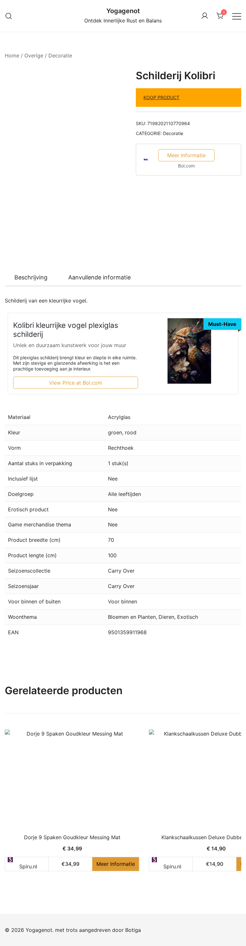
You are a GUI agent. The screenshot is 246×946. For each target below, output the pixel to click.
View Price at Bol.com (75, 382)
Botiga (133, 930)
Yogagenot (123, 11)
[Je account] (205, 16)
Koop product (161, 97)
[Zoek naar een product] (9, 16)
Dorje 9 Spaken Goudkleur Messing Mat (72, 837)
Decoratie (60, 55)
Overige (33, 55)
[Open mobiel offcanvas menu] (236, 16)
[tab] (31, 277)
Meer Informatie (186, 155)
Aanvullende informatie (99, 277)
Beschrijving (30, 277)
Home (12, 55)
